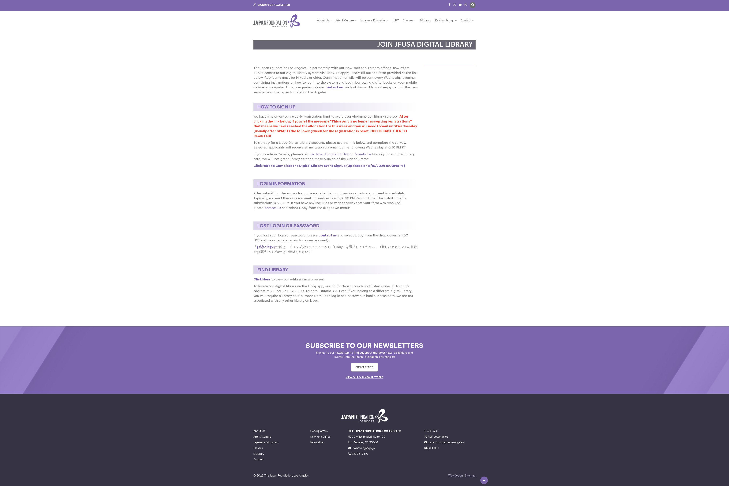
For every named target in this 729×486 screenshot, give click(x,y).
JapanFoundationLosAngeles (445, 442)
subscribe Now (364, 367)
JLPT (395, 20)
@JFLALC (432, 431)
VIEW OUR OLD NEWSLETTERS (364, 377)
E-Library (425, 20)
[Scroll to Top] (484, 480)
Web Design (455, 475)
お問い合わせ (266, 247)
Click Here (262, 279)
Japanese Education (373, 20)
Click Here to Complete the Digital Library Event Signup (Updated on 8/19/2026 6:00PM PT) (329, 165)
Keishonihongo (444, 20)
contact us (334, 87)
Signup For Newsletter (273, 5)
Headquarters (319, 431)
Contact (466, 20)
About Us (323, 20)
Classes (408, 20)
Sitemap (470, 475)
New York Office (320, 437)
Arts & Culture (344, 20)
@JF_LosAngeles (437, 437)
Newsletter (317, 442)
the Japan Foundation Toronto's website (340, 154)
